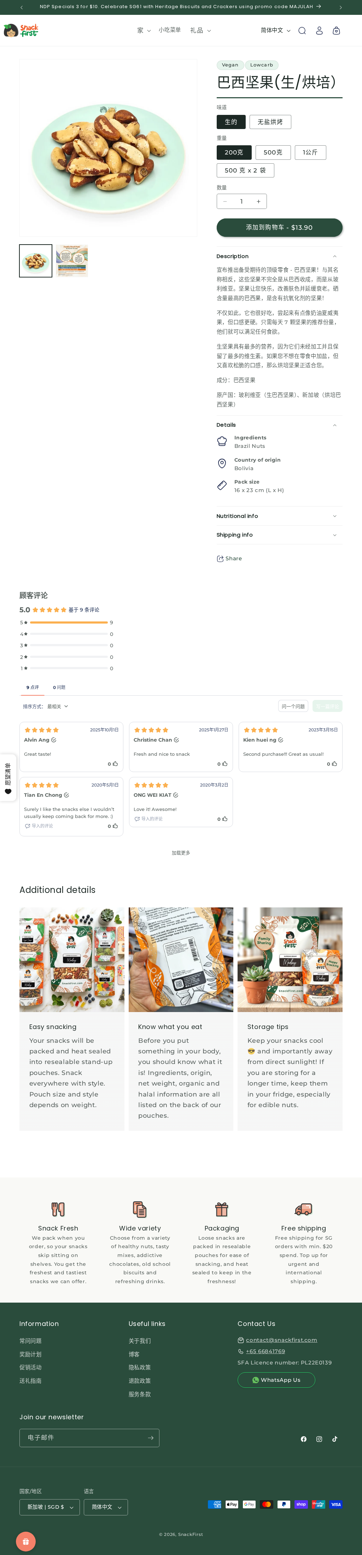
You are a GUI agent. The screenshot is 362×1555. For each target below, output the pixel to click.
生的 (231, 121)
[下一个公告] (341, 7)
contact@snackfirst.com (281, 1340)
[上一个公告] (21, 7)
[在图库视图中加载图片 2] (72, 261)
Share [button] (234, 558)
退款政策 (140, 1381)
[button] (143, 30)
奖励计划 (30, 1354)
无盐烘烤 (270, 121)
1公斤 (310, 152)
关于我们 (140, 1341)
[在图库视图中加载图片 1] (35, 261)
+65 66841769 (265, 1351)
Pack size (247, 482)
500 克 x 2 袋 (245, 170)
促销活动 (30, 1367)
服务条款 (140, 1394)
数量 (222, 188)
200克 (234, 152)
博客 (134, 1354)
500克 (273, 152)
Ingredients (250, 437)
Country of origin (257, 460)
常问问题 (30, 1341)
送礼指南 (30, 1381)
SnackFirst (190, 1534)
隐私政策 (140, 1367)
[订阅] (150, 1438)
